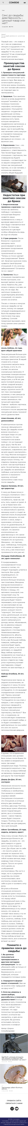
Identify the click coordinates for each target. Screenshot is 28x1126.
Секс (3, 10)
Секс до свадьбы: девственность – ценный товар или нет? (13, 36)
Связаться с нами (14, 1103)
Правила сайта (14, 1101)
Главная (3, 34)
